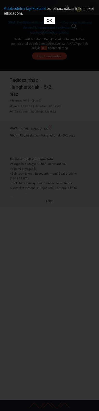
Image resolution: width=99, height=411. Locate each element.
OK (49, 20)
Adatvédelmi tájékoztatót (25, 8)
